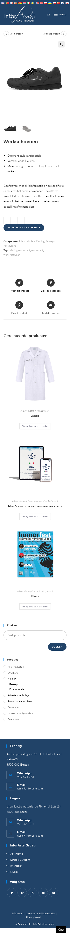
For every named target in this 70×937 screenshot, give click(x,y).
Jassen (35, 415)
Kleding (40, 241)
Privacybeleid (33, 917)
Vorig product (16, 33)
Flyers (35, 596)
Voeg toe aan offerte (23, 227)
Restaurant (10, 245)
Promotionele (16, 689)
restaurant (37, 250)
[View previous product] (6, 33)
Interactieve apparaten (36, 501)
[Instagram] (32, 892)
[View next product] (63, 33)
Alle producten (27, 241)
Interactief (16, 865)
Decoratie (13, 707)
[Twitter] (11, 892)
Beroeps (50, 241)
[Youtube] (53, 892)
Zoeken (57, 646)
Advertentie (16, 853)
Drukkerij (35, 591)
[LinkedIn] (43, 892)
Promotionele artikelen (20, 701)
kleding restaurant (20, 250)
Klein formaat (46, 591)
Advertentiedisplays (18, 695)
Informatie (17, 913)
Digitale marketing (20, 859)
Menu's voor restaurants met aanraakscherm (35, 506)
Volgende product (51, 33)
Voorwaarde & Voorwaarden (40, 913)
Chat (61, 929)
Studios (14, 871)
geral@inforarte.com (30, 788)
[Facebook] (22, 892)
